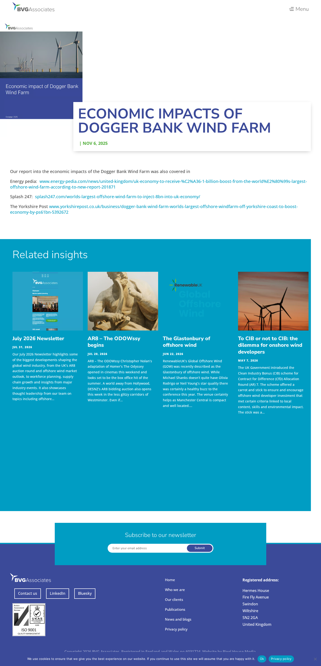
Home (170, 579)
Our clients (174, 599)
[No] (315, 659)
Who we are (175, 589)
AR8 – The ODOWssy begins (114, 342)
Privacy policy (176, 629)
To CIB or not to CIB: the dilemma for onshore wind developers (270, 345)
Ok (262, 659)
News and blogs (178, 619)
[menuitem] (299, 8)
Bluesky (85, 593)
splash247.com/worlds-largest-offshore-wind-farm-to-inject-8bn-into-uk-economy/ (117, 196)
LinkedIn (57, 593)
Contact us (27, 593)
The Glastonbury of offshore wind (186, 342)
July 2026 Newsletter (38, 338)
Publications (175, 609)
